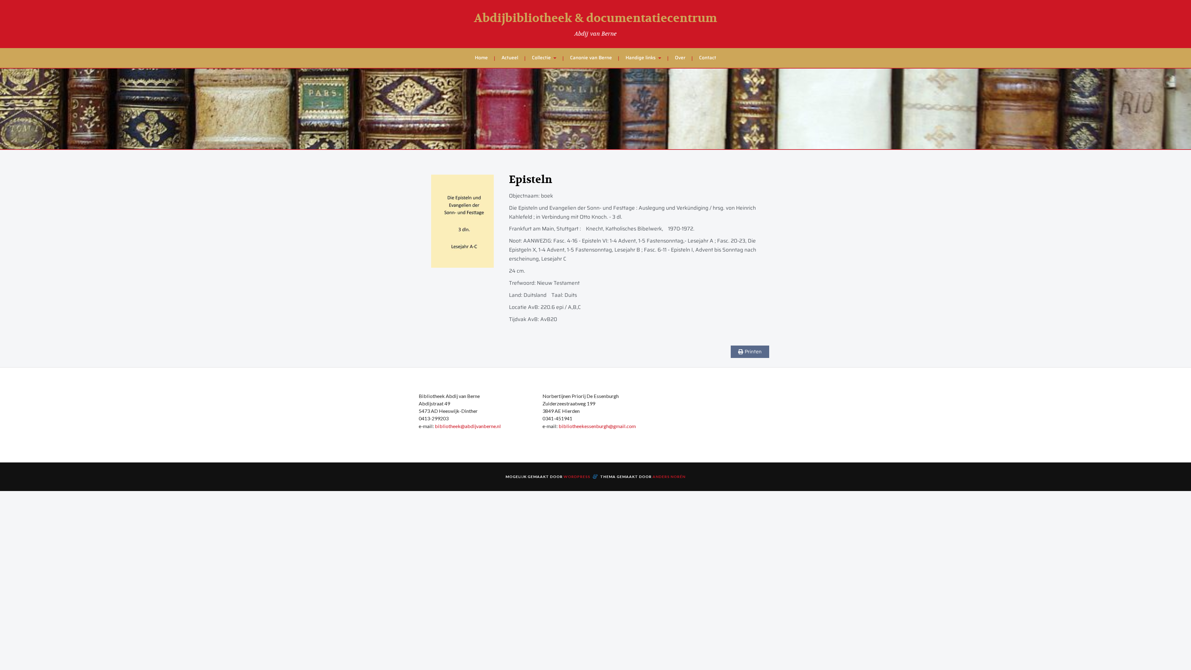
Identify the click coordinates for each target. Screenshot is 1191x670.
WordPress (577, 476)
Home (481, 57)
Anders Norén (669, 476)
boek (547, 196)
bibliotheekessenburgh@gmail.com (597, 426)
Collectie (541, 57)
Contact (707, 57)
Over (680, 57)
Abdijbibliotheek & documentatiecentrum (595, 18)
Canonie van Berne (591, 57)
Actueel (510, 57)
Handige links (641, 57)
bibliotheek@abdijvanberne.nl (468, 426)
